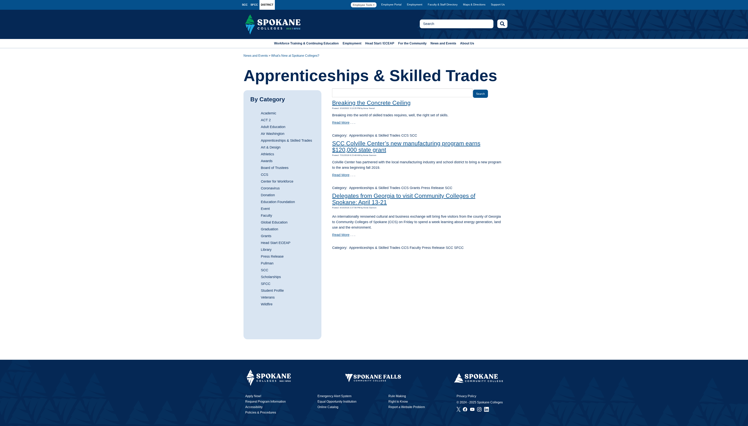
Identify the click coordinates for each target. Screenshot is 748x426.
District (267, 4)
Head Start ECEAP (275, 243)
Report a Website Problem (406, 407)
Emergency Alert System (334, 396)
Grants (266, 236)
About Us (467, 43)
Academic (268, 113)
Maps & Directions (474, 4)
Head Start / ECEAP (379, 43)
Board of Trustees (274, 168)
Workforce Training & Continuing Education (306, 43)
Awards (267, 161)
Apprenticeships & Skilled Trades (286, 140)
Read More (340, 123)
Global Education (274, 222)
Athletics (267, 154)
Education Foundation (278, 202)
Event (265, 209)
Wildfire (267, 304)
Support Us (498, 4)
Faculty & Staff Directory (443, 4)
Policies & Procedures (260, 412)
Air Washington (272, 134)
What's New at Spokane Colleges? (295, 55)
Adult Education (273, 127)
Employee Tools (363, 4)
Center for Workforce (277, 181)
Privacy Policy (466, 396)
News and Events (443, 43)
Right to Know (398, 401)
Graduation (269, 229)
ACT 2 (266, 120)
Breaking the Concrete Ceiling (371, 103)
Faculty (266, 215)
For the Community (412, 43)
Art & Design (270, 147)
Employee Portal (391, 4)
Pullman (267, 263)
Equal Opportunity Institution (337, 401)
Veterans (268, 297)
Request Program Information (265, 401)
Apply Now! (253, 396)
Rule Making (397, 396)
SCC (245, 4)
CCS (264, 175)
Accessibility (254, 407)
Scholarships (271, 277)
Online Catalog (328, 407)
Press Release (272, 256)
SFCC (254, 4)
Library (266, 250)
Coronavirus (270, 188)
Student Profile (272, 291)
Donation (268, 195)
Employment (414, 4)
